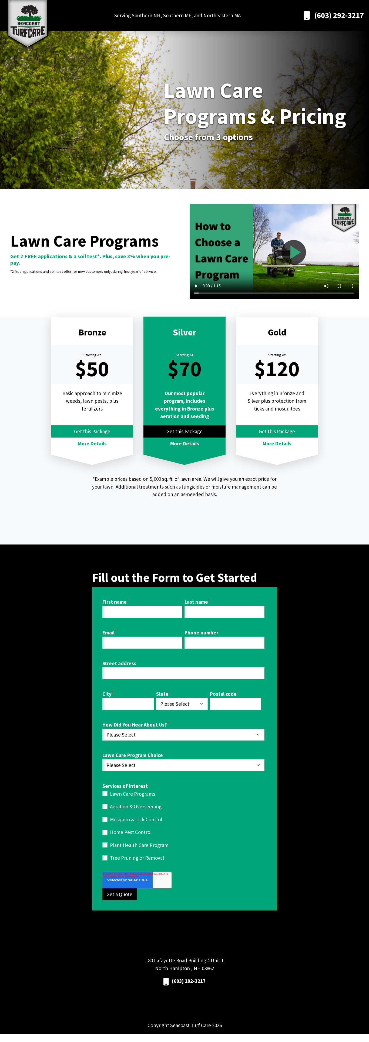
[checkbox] (183, 826)
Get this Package (92, 431)
